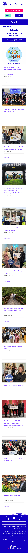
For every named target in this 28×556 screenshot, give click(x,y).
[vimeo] (19, 518)
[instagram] (14, 518)
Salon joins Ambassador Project (13, 385)
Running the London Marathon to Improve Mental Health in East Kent (13, 311)
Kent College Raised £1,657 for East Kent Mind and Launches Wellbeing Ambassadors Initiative (13, 423)
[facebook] (8, 518)
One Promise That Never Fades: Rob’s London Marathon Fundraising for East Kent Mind (13, 190)
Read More (6, 82)
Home (4, 26)
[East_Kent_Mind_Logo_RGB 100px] (14, 2)
